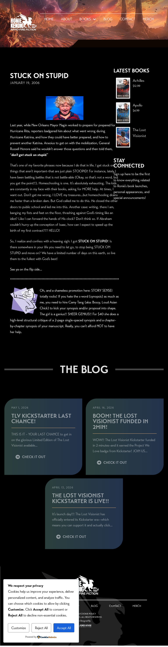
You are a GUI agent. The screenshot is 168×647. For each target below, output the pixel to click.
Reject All (41, 628)
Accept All (64, 628)
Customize (18, 628)
